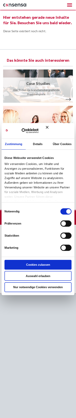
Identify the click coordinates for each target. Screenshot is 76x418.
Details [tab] (37, 144)
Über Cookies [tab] (62, 144)
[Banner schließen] (59, 131)
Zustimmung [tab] (13, 144)
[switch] (66, 223)
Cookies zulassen (38, 264)
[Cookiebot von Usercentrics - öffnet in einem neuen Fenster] (27, 130)
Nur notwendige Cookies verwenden (38, 287)
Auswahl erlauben (38, 276)
